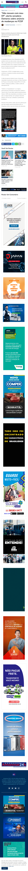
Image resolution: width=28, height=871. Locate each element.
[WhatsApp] (16, 144)
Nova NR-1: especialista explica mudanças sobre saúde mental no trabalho (7, 181)
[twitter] (12, 788)
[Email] (19, 144)
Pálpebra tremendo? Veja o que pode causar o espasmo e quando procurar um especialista (7, 162)
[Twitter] (13, 144)
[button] (2, 2)
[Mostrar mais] (22, 144)
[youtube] (15, 788)
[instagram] (19, 788)
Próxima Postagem (21, 198)
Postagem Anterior (6, 198)
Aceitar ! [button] (4, 868)
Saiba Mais (11, 866)
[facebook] (9, 788)
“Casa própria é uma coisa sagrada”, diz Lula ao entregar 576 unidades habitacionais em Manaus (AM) (20, 163)
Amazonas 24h (11, 10)
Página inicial (4, 10)
